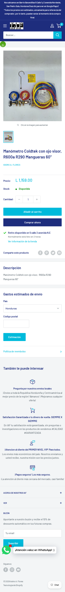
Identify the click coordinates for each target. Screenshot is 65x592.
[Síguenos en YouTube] (18, 569)
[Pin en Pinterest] (46, 252)
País (5, 301)
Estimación (14, 337)
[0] (59, 26)
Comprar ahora (32, 222)
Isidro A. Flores (11, 164)
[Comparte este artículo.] (3, 44)
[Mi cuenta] (52, 26)
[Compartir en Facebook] (40, 252)
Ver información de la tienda (22, 241)
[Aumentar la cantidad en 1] (36, 199)
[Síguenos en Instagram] (12, 569)
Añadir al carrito (33, 211)
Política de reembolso (14, 351)
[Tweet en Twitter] (53, 252)
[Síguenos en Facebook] (5, 569)
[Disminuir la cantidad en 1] (19, 199)
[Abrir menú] (5, 25)
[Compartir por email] (59, 252)
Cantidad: (8, 199)
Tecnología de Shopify (13, 585)
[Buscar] (57, 35)
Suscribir (13, 543)
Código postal (10, 316)
